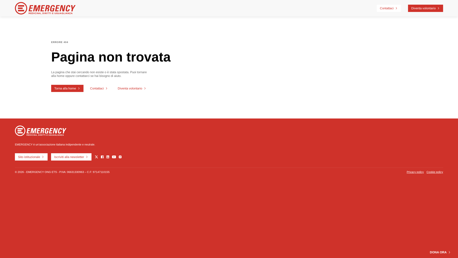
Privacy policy (415, 172)
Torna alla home (65, 88)
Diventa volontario (423, 8)
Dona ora (438, 252)
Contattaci (387, 8)
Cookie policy (435, 172)
